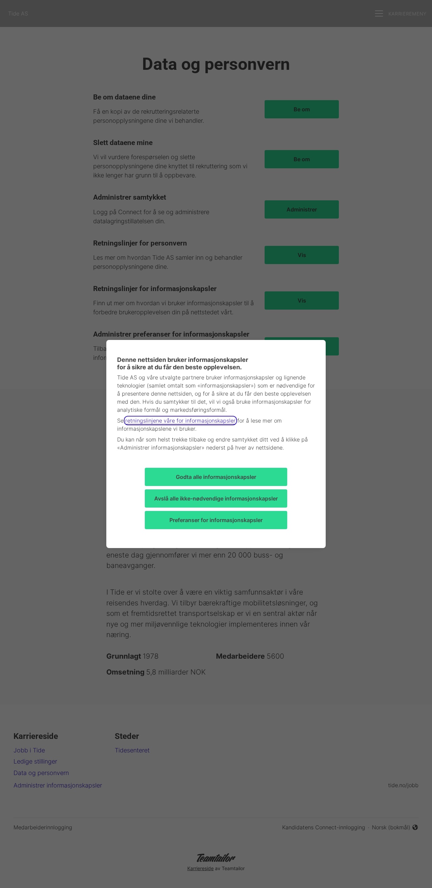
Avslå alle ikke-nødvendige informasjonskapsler (216, 498)
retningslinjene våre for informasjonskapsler (180, 420)
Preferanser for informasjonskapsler (216, 520)
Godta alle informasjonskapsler (216, 477)
